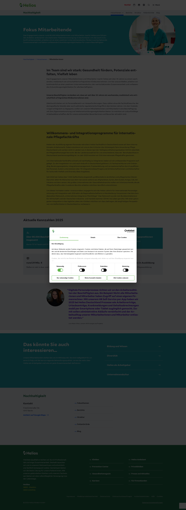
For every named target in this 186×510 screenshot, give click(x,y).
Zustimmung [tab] (64, 237)
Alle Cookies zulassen (120, 278)
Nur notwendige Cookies (65, 278)
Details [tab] (93, 237)
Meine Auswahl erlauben (93, 278)
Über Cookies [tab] (122, 237)
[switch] (82, 270)
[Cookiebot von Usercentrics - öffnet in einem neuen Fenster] (126, 231)
